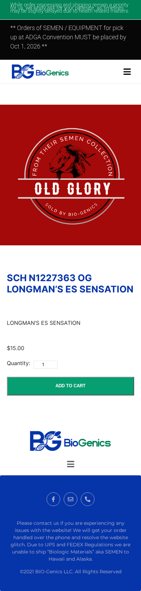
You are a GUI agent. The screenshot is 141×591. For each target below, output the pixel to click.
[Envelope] (70, 499)
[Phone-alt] (87, 499)
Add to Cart (70, 385)
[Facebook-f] (53, 499)
